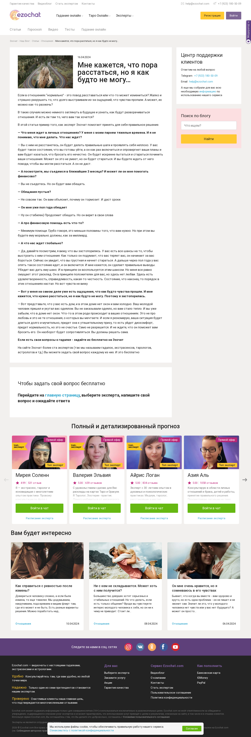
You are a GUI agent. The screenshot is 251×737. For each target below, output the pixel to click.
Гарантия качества (22, 3)
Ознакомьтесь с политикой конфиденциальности (82, 730)
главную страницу (62, 395)
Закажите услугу (114, 677)
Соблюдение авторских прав (32, 730)
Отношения (23, 623)
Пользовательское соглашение (171, 692)
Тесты (70, 29)
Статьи (15, 29)
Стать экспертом (66, 3)
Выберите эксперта (116, 672)
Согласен (192, 728)
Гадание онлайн (93, 29)
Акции (108, 682)
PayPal (201, 682)
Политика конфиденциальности (171, 697)
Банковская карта (208, 672)
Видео (53, 29)
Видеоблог (45, 3)
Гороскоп (35, 29)
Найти (209, 139)
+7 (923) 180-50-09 (229, 3)
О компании (158, 677)
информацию (207, 91)
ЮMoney (202, 677)
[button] (244, 479)
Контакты (88, 3)
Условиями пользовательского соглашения (146, 717)
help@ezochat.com (197, 3)
